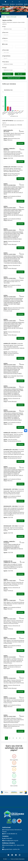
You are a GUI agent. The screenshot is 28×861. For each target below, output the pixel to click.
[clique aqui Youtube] (16, 855)
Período (5, 44)
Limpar (20, 74)
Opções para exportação (14, 77)
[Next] (23, 738)
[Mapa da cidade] (14, 801)
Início (3, 16)
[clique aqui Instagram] (19, 855)
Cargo (4, 67)
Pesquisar (8, 74)
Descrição (6, 50)
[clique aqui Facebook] (12, 855)
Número (5, 38)
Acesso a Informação (11, 16)
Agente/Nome (6, 55)
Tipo (4, 26)
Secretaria (6, 61)
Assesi (8, 859)
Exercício (5, 32)
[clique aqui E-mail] (8, 855)
